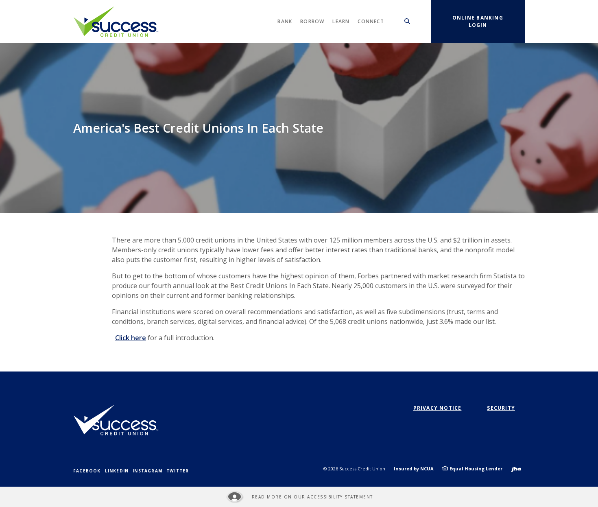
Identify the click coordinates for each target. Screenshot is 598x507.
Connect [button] (371, 21)
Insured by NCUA (414, 468)
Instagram (147, 471)
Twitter (177, 471)
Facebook (87, 471)
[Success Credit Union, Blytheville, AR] (116, 21)
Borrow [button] (312, 21)
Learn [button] (340, 21)
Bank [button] (284, 21)
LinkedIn (117, 471)
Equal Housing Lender (476, 468)
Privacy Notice (437, 407)
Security (501, 407)
